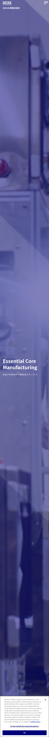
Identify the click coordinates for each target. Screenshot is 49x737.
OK (24, 733)
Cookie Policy (35, 722)
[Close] (45, 699)
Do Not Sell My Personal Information (24, 726)
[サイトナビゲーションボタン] (46, 3)
